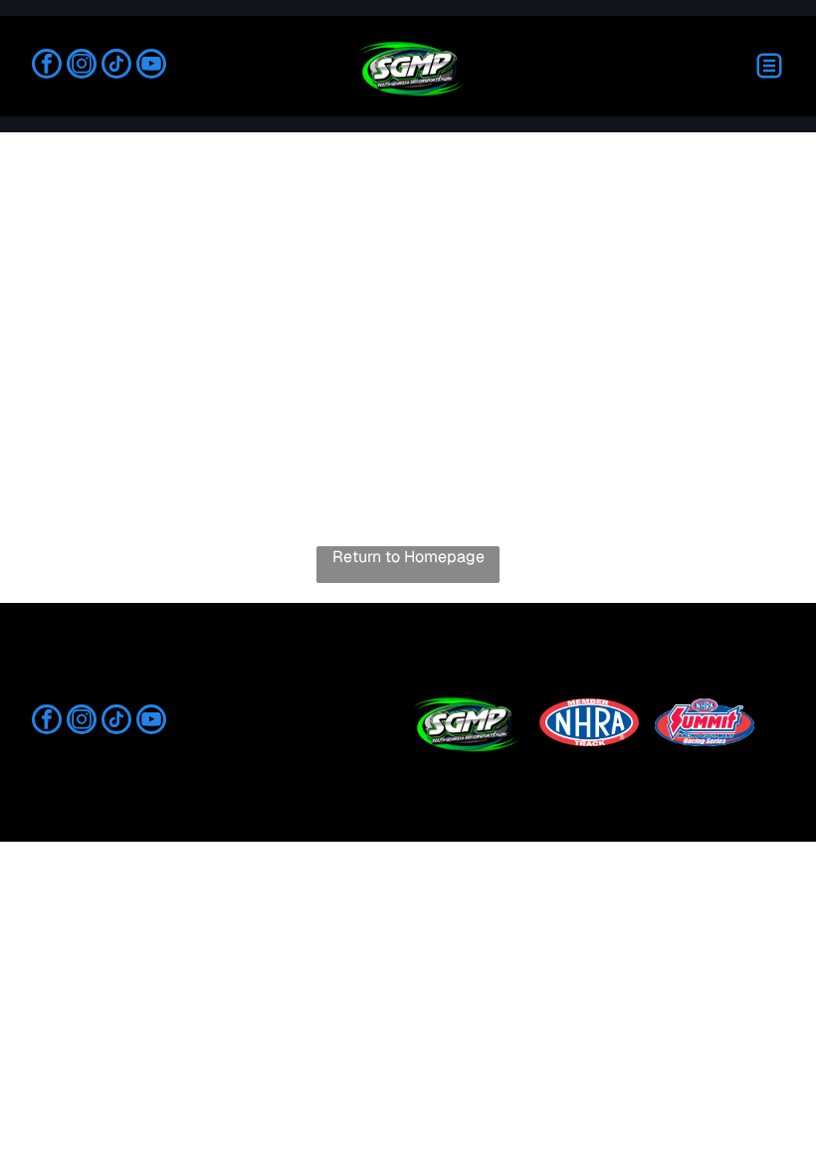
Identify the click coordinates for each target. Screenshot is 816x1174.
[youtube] (151, 66)
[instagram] (82, 66)
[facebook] (47, 66)
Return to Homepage (408, 556)
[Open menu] (769, 66)
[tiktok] (116, 66)
